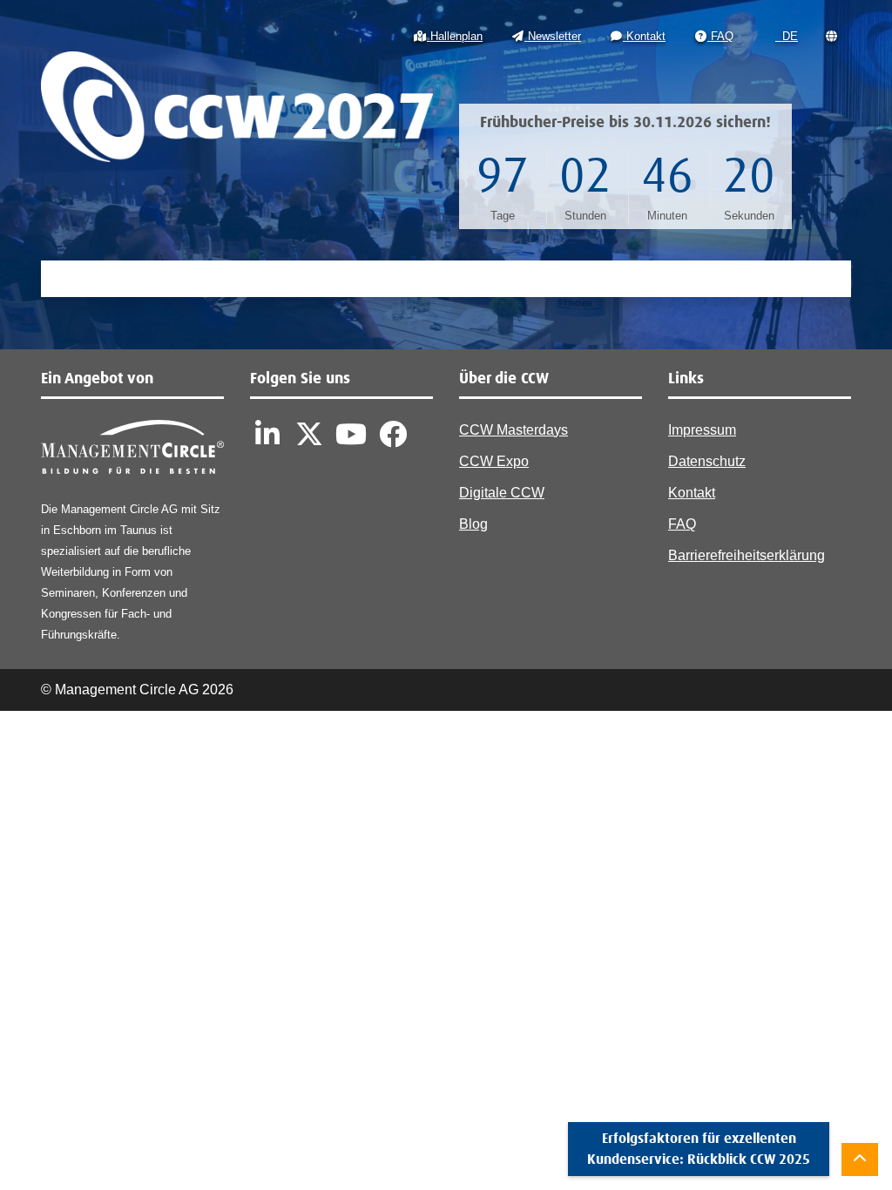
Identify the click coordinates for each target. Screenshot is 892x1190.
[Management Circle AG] (132, 450)
